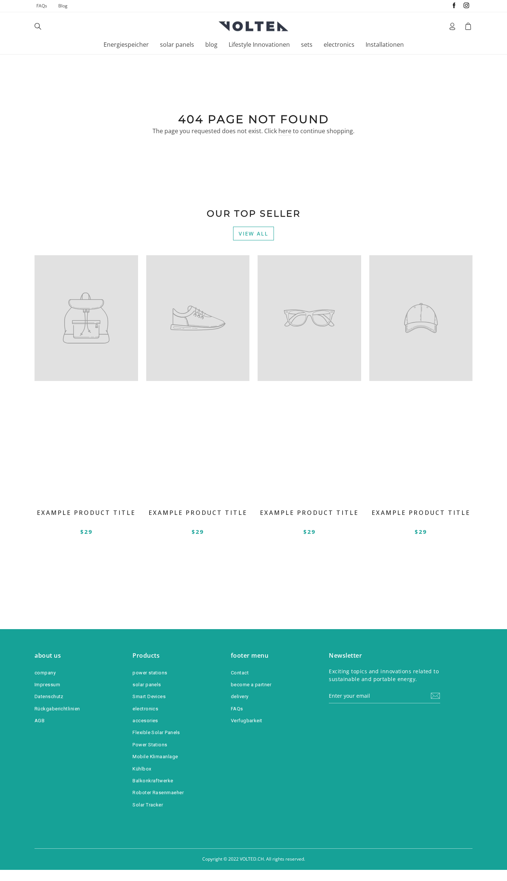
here (284, 131)
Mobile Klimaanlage (155, 756)
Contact (240, 672)
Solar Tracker (148, 805)
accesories (145, 720)
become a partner (251, 684)
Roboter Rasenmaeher (158, 792)
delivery (240, 696)
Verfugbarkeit (246, 720)
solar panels (177, 44)
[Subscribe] (435, 695)
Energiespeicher (126, 44)
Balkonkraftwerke (153, 780)
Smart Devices (149, 696)
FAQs (41, 6)
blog (211, 44)
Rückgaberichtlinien (57, 708)
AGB (40, 720)
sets (307, 44)
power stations (150, 672)
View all (253, 233)
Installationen (385, 44)
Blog (63, 6)
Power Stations (150, 744)
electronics (339, 44)
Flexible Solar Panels (156, 732)
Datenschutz (49, 696)
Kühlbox (142, 769)
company (45, 672)
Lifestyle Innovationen (259, 44)
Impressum (47, 684)
